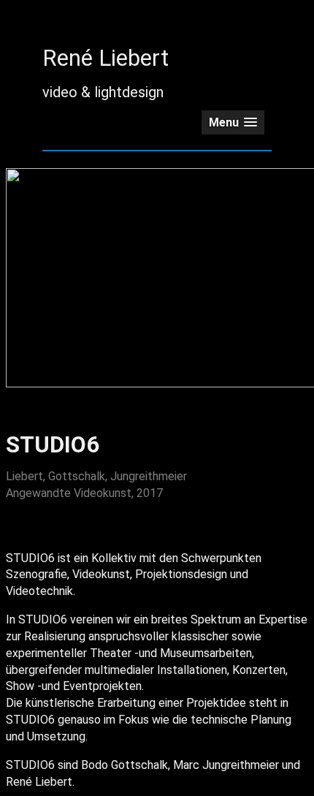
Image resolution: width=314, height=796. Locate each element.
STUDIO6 (30, 558)
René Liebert (105, 58)
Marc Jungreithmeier (226, 765)
